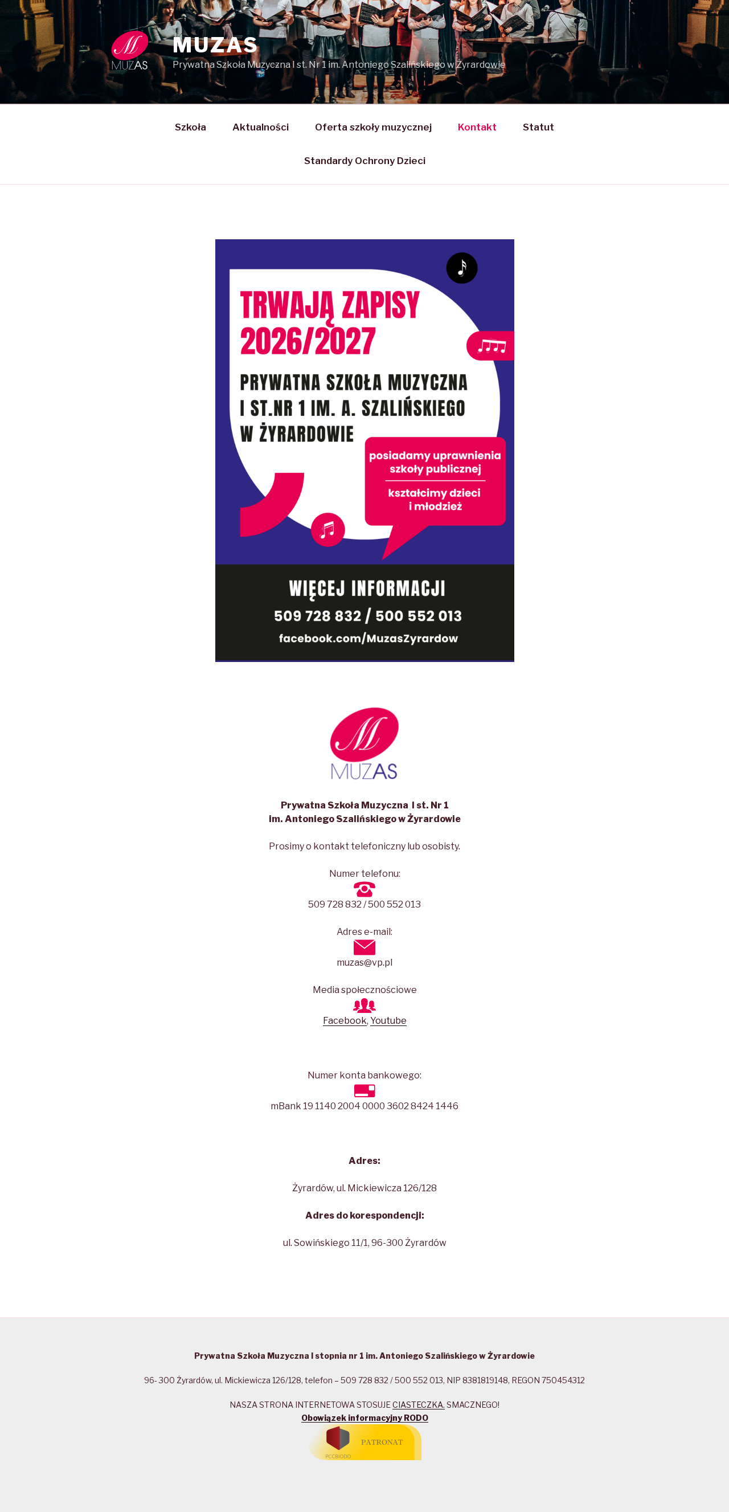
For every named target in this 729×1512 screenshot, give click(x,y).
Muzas (216, 45)
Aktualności (260, 127)
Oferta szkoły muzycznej (373, 127)
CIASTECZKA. (418, 1404)
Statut (538, 127)
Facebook (345, 1020)
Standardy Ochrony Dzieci (364, 160)
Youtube (388, 1020)
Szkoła (190, 127)
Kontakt (477, 127)
